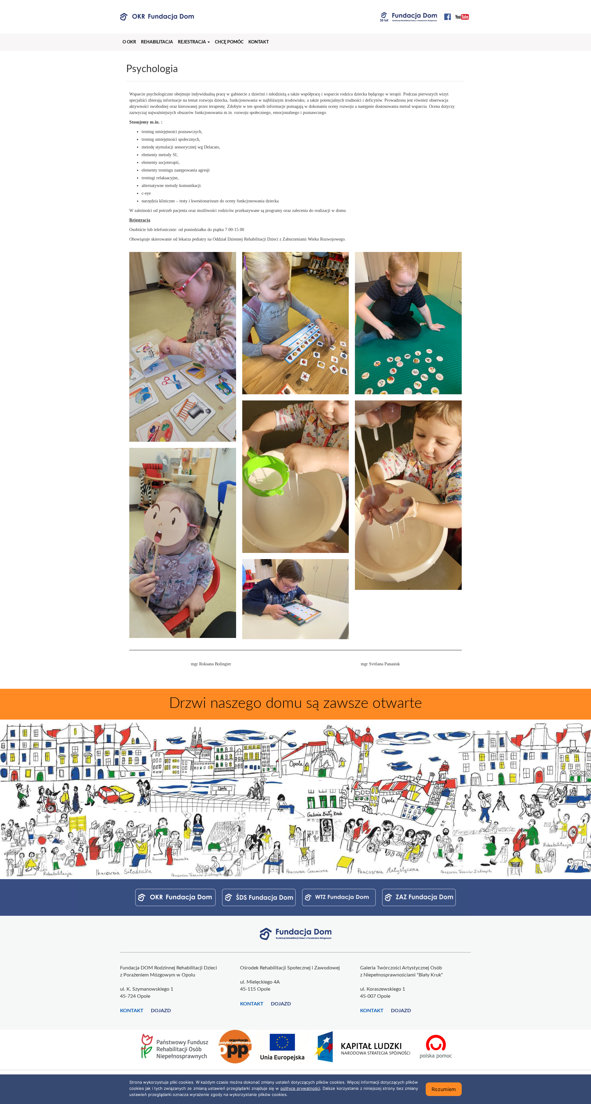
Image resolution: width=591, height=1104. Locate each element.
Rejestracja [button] (192, 42)
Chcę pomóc (229, 42)
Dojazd (161, 1010)
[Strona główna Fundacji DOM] (296, 933)
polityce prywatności (300, 1088)
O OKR (129, 42)
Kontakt (258, 42)
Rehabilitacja (157, 42)
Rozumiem (444, 1089)
